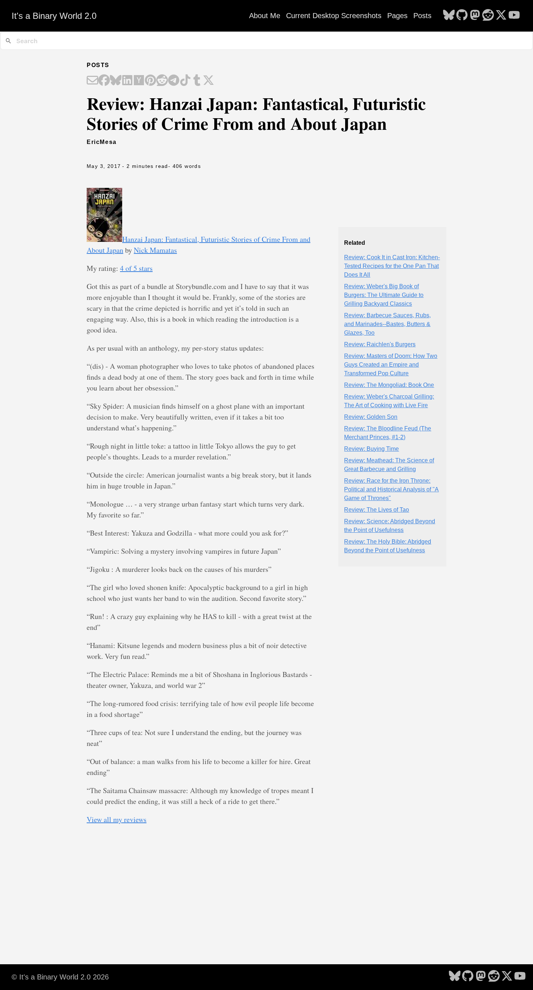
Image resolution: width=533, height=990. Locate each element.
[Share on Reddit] (162, 80)
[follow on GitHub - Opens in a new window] (462, 15)
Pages (397, 16)
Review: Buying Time (371, 449)
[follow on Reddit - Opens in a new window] (488, 15)
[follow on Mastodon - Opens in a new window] (475, 15)
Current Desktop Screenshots (333, 16)
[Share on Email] (92, 80)
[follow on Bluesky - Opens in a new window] (449, 15)
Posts (422, 16)
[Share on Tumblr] (197, 80)
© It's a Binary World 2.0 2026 (60, 977)
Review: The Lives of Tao (376, 510)
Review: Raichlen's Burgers (380, 344)
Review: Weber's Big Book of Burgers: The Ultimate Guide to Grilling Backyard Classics (383, 295)
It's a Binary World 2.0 (54, 16)
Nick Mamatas (155, 250)
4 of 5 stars (136, 268)
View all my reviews (116, 819)
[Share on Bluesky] (115, 80)
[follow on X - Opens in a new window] (501, 15)
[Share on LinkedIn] (127, 80)
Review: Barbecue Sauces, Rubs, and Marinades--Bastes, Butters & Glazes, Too (387, 324)
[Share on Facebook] (104, 80)
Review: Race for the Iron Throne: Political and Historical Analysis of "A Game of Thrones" (391, 489)
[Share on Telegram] (173, 80)
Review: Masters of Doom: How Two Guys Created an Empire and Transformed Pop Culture (390, 364)
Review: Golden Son (370, 417)
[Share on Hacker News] (139, 80)
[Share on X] (208, 80)
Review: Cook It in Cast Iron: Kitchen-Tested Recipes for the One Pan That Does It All (392, 266)
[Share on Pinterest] (150, 80)
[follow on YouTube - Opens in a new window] (514, 15)
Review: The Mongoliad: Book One (389, 385)
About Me (264, 16)
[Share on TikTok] (185, 80)
